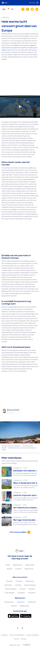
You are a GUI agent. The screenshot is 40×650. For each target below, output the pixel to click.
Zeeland (32, 589)
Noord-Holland (10, 589)
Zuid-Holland (9, 593)
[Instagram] (22, 628)
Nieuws (9, 569)
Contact (18, 569)
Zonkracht (21, 602)
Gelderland (29, 581)
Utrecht (22, 589)
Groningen (8, 585)
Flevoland (31, 593)
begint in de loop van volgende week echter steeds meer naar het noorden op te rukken (20, 47)
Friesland (19, 581)
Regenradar (30, 565)
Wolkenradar (24, 606)
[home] (6, 3)
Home (8, 565)
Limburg (18, 585)
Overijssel (21, 593)
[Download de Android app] (25, 616)
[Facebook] (18, 628)
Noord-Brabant (30, 585)
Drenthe (9, 581)
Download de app (20, 611)
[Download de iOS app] (13, 616)
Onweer (14, 606)
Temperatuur (9, 602)
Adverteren (29, 569)
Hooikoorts (32, 602)
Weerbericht (18, 565)
